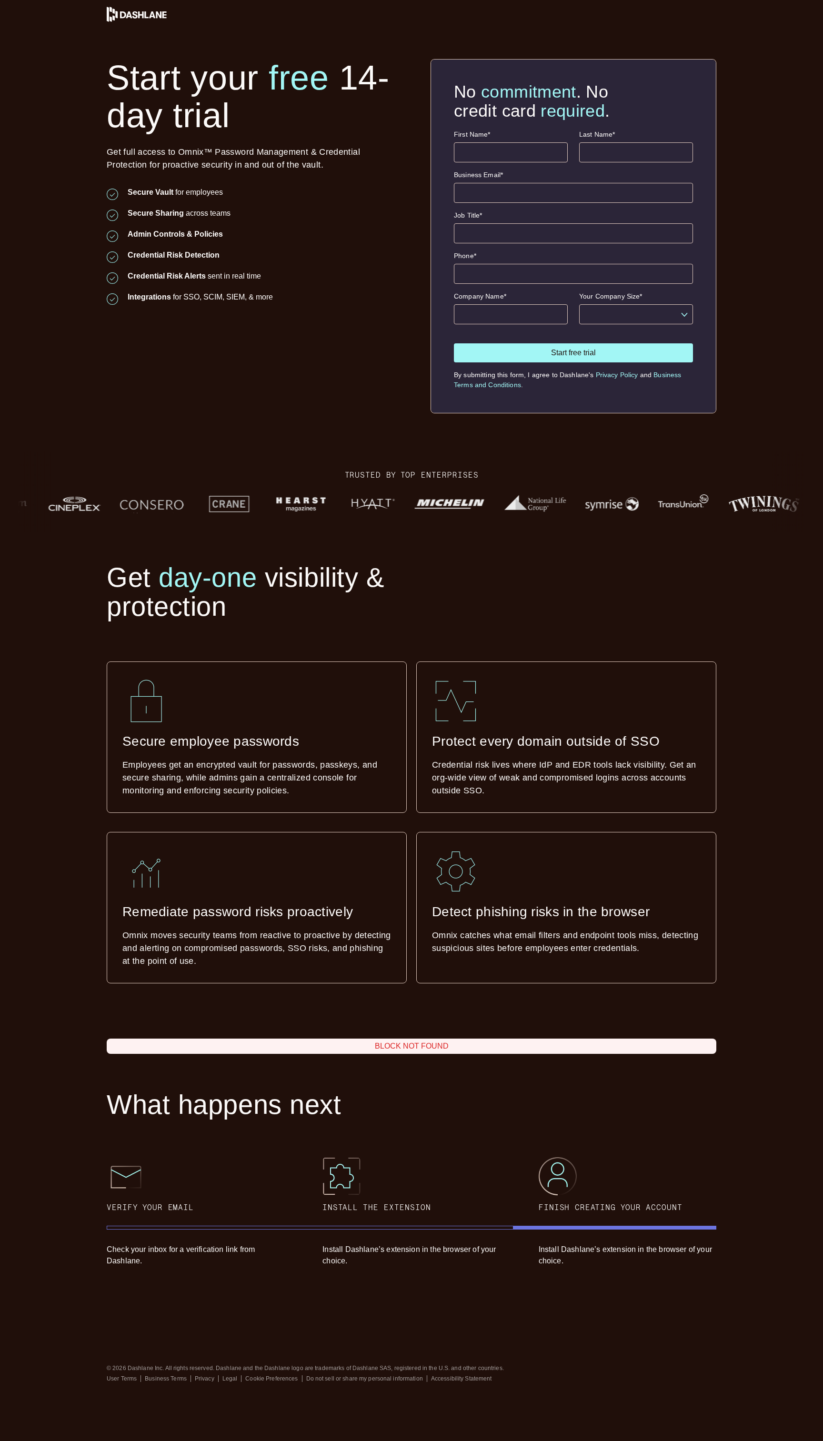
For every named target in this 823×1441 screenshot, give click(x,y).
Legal (230, 1378)
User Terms (122, 1378)
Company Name (480, 296)
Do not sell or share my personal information (364, 1378)
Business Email (478, 175)
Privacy (204, 1378)
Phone (465, 256)
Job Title (468, 215)
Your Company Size (610, 296)
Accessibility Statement (461, 1378)
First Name (472, 134)
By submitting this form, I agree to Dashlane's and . (567, 380)
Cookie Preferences (271, 1378)
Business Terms (166, 1378)
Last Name (597, 134)
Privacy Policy (617, 375)
